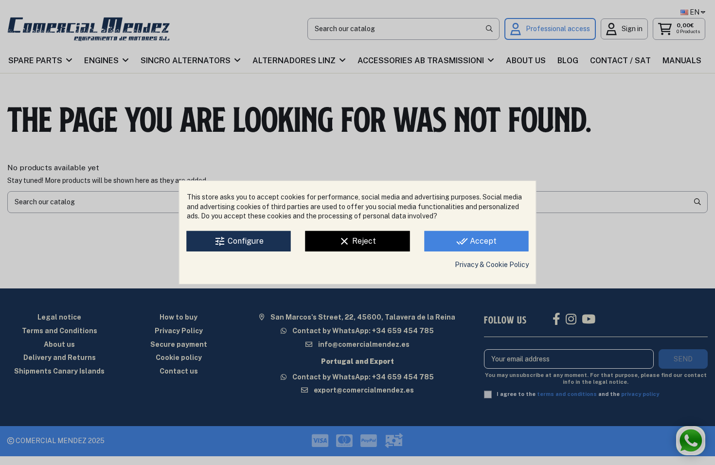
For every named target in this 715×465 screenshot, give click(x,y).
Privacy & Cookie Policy (492, 264)
